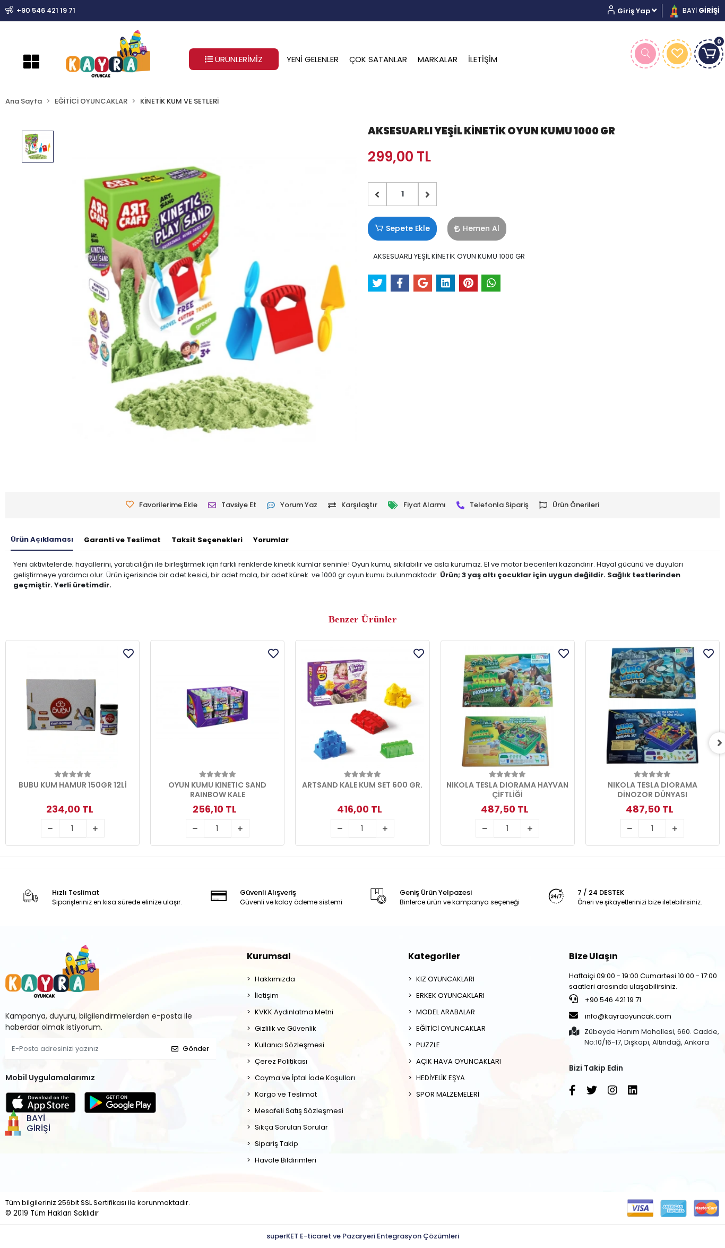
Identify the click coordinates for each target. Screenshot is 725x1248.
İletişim (267, 995)
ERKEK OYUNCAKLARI (450, 995)
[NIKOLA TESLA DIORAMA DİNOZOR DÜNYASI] (652, 707)
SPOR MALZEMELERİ (447, 1094)
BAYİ (700, 10)
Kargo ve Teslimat (286, 1094)
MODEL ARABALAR (445, 1012)
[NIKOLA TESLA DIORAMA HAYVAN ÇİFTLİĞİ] (507, 707)
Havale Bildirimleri (285, 1160)
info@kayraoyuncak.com (627, 1016)
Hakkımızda (275, 979)
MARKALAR (438, 59)
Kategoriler (434, 956)
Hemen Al (481, 228)
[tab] (42, 540)
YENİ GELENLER (313, 59)
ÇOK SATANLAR (378, 59)
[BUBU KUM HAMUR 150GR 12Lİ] (72, 707)
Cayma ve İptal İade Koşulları (305, 1078)
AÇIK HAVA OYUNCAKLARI (458, 1061)
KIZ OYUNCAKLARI (445, 979)
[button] (636, 11)
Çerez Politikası (281, 1061)
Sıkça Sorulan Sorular (291, 1127)
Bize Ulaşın (593, 956)
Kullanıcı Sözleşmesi (289, 1045)
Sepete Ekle (408, 228)
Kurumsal (269, 956)
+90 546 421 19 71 (612, 1000)
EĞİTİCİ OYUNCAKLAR (451, 1028)
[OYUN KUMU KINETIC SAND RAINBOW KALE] (217, 707)
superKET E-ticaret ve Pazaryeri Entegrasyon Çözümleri (362, 1236)
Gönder (196, 1049)
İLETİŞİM (482, 59)
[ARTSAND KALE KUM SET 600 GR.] (362, 707)
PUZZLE (428, 1045)
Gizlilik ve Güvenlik (285, 1028)
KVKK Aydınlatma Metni (294, 1012)
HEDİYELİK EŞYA (440, 1078)
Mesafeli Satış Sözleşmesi (299, 1111)
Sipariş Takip (276, 1144)
